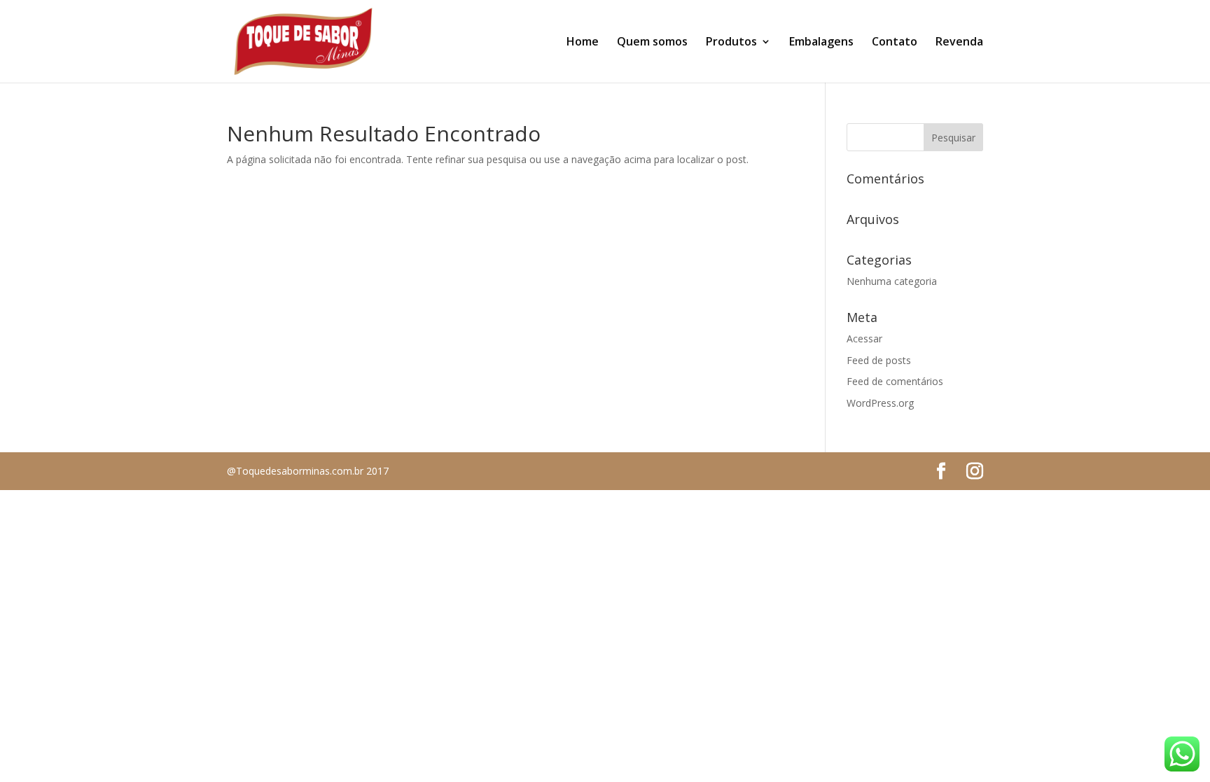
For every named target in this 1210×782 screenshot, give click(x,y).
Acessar (864, 338)
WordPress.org (880, 403)
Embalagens (821, 42)
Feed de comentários (895, 381)
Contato (894, 42)
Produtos (731, 42)
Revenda (959, 42)
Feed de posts (879, 360)
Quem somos (652, 42)
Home (582, 42)
